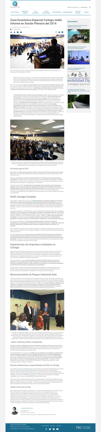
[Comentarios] (21, 32)
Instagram (53, 429)
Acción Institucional (46, 12)
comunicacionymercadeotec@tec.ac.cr (26, 428)
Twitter (50, 429)
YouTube (57, 429)
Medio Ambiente (56, 12)
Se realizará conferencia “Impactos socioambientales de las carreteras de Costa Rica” (78, 91)
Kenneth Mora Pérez (82, 71)
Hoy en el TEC (15, 4)
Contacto (52, 425)
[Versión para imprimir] (11, 32)
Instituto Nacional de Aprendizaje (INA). (27, 370)
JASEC (60, 111)
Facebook (46, 429)
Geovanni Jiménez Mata (84, 50)
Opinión (86, 12)
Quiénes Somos (84, 7)
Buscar (90, 12)
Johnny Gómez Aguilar (82, 94)
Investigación (15, 12)
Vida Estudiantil (35, 12)
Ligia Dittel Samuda (82, 28)
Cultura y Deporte (78, 12)
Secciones (58, 425)
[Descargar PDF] (15, 32)
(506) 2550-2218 (18, 426)
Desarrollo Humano (25, 12)
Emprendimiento (67, 12)
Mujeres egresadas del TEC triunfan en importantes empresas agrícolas (77, 47)
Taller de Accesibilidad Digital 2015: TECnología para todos (76, 69)
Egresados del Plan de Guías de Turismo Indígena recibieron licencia (77, 26)
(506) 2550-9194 (26, 426)
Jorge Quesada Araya (25, 27)
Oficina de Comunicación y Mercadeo (18, 424)
